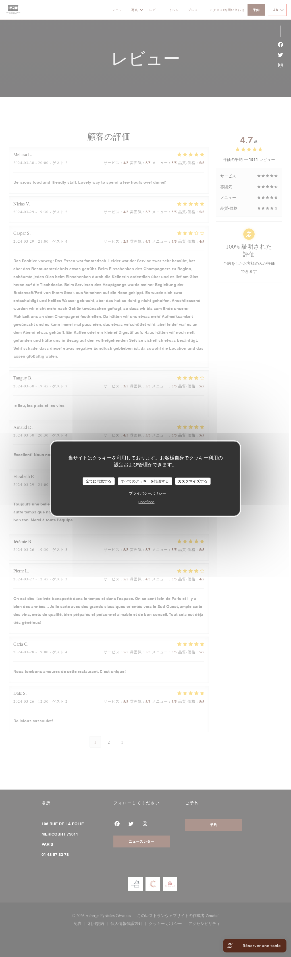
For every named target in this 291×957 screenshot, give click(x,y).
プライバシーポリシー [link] (147, 493)
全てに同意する (98, 481)
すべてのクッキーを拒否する (145, 481)
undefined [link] (146, 502)
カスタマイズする (192, 481)
